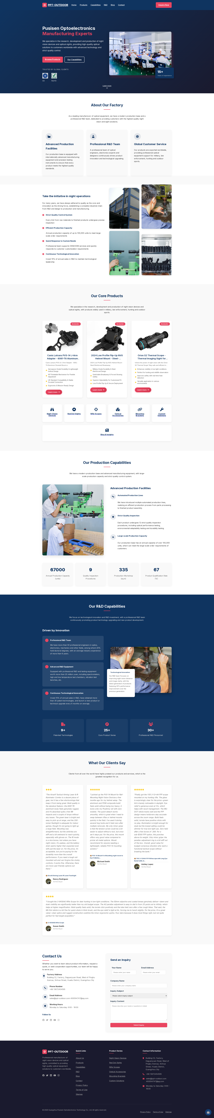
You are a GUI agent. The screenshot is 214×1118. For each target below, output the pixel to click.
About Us (80, 1058)
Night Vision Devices (117, 1058)
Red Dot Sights (115, 1063)
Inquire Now (163, 5)
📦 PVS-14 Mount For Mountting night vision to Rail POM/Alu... (106, 857)
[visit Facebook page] (43, 1020)
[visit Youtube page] (55, 1020)
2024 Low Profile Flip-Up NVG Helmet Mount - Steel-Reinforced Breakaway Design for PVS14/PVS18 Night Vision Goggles (107, 357)
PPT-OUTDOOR (58, 5)
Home (73, 5)
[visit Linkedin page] (51, 1020)
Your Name (116, 968)
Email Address (147, 968)
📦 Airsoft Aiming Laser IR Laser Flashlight (61, 875)
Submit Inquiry (139, 1025)
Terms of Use (81, 1090)
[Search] (154, 5)
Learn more (52, 392)
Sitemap (79, 1094)
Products (83, 5)
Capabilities (96, 5)
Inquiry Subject (117, 991)
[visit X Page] (47, 1020)
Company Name (117, 981)
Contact (121, 5)
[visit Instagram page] (59, 1020)
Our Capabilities (74, 59)
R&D (105, 5)
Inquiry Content (117, 1001)
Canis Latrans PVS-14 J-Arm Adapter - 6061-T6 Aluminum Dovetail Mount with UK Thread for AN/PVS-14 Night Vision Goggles (62, 357)
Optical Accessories (117, 1072)
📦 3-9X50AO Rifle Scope (55, 922)
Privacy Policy (82, 1085)
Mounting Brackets (117, 1076)
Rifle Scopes (114, 1067)
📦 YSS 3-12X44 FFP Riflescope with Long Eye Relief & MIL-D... (150, 860)
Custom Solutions (116, 1081)
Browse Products (52, 59)
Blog (113, 5)
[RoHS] (54, 78)
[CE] (45, 78)
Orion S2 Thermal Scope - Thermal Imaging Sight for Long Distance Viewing (152, 357)
